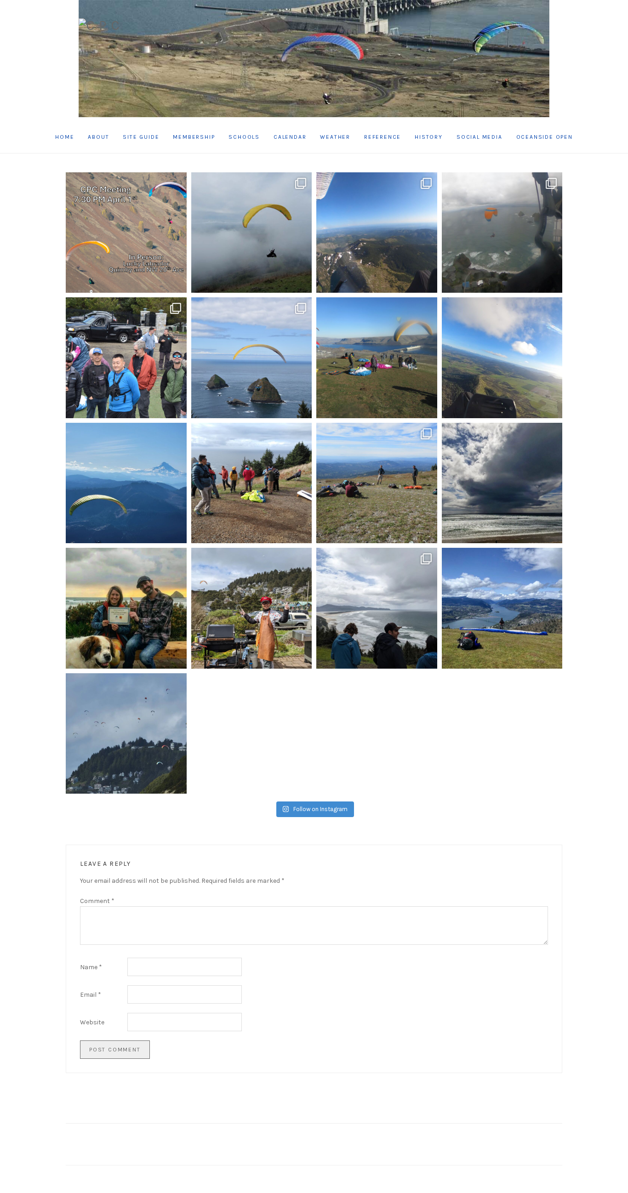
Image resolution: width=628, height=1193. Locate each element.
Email (90, 995)
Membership (194, 137)
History (429, 137)
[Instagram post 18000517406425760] (251, 232)
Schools (244, 137)
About (98, 137)
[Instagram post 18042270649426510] (376, 483)
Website (92, 1022)
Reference (382, 137)
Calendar (290, 137)
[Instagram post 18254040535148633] (126, 483)
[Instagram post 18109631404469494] (126, 232)
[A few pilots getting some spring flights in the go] (502, 608)
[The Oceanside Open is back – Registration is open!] (126, 733)
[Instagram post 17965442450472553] (502, 357)
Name (91, 967)
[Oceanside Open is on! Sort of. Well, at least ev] (376, 608)
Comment (97, 901)
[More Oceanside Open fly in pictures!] (126, 357)
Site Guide (141, 137)
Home (64, 137)
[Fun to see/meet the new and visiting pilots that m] (502, 483)
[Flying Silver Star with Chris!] (376, 232)
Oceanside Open (544, 137)
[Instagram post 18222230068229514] (502, 232)
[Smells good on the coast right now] (251, 608)
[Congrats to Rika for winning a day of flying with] (126, 608)
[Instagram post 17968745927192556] (376, 357)
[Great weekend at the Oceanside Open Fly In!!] (251, 357)
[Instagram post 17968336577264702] (251, 483)
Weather (335, 137)
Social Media (479, 137)
